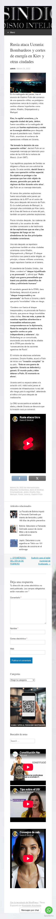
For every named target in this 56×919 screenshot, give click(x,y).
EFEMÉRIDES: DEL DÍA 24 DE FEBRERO (18, 560)
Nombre (14, 628)
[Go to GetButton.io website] (49, 916)
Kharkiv (33, 492)
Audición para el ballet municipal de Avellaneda (40, 560)
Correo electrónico (18, 638)
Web (12, 648)
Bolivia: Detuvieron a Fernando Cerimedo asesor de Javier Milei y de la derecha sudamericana (32, 530)
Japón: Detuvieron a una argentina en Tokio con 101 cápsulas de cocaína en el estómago (30, 545)
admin (12, 68)
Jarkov (26, 492)
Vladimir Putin (37, 494)
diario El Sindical (37, 489)
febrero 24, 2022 (23, 68)
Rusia (20, 494)
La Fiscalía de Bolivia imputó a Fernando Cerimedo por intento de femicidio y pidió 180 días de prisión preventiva (32, 516)
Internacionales (33, 487)
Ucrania (27, 494)
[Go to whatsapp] (49, 910)
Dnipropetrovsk (16, 492)
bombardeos (24, 489)
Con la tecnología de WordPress (24, 902)
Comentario (15, 597)
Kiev (38, 492)
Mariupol (13, 494)
